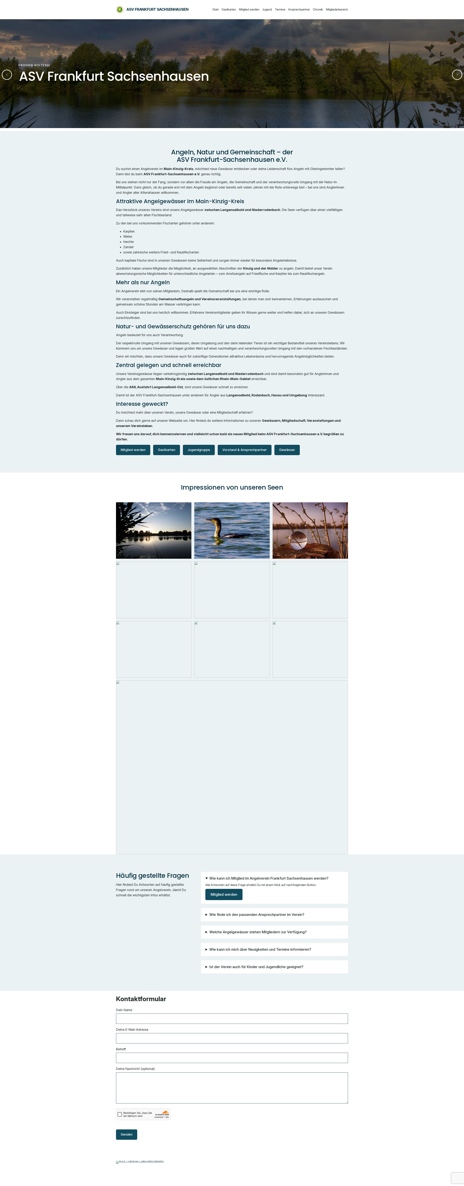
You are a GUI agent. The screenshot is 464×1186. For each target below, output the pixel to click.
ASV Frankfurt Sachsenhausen (157, 9)
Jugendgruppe (199, 450)
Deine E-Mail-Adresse (132, 1029)
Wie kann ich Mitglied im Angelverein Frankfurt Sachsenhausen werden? (268, 878)
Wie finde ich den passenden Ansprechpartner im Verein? (256, 914)
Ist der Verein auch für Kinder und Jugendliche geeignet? (256, 967)
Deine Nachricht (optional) (135, 1069)
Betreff (121, 1049)
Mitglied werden (133, 450)
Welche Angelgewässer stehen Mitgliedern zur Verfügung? (258, 932)
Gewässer (287, 450)
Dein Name (124, 1010)
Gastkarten (166, 450)
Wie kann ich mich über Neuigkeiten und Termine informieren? (260, 949)
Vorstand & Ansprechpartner (244, 450)
